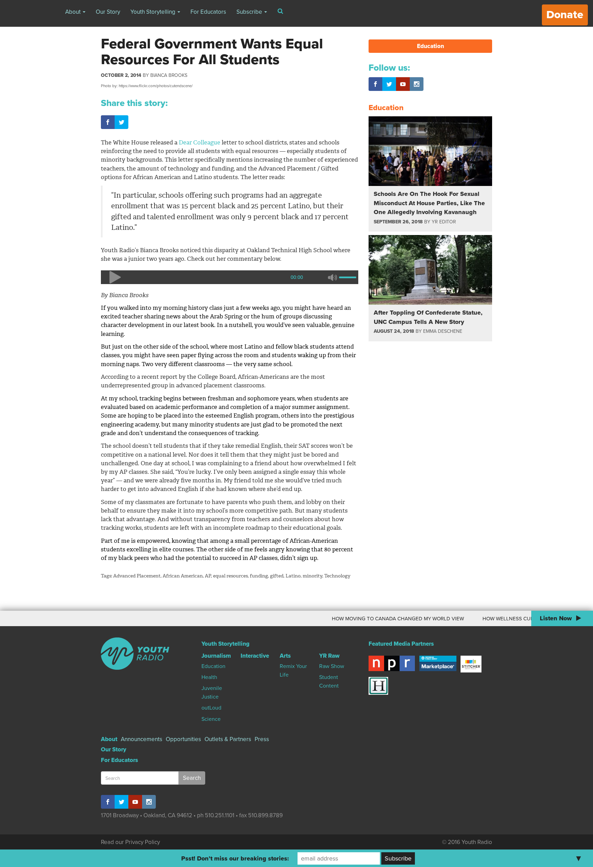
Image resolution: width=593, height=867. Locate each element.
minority (312, 576)
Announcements (141, 739)
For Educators (208, 11)
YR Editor (444, 222)
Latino (293, 576)
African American (183, 576)
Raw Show (331, 666)
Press (262, 739)
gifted (276, 576)
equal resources (230, 576)
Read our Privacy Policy (130, 842)
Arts (285, 655)
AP (208, 576)
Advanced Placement (137, 576)
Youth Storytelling (153, 11)
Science (211, 719)
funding (259, 576)
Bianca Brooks (168, 75)
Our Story (108, 11)
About (73, 11)
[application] (229, 277)
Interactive (255, 655)
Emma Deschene (442, 331)
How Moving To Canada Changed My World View (380, 619)
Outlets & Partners (228, 739)
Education (430, 46)
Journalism (216, 655)
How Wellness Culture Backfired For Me (519, 619)
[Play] (114, 277)
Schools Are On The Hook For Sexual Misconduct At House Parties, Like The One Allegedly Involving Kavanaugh (429, 203)
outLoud (211, 707)
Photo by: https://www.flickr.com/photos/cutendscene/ (147, 86)
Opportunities (183, 739)
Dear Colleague (200, 142)
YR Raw (329, 655)
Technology (337, 576)
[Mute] (332, 277)
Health (209, 677)
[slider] (348, 276)
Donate (564, 14)
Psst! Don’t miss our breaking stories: (235, 858)
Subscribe (250, 11)
